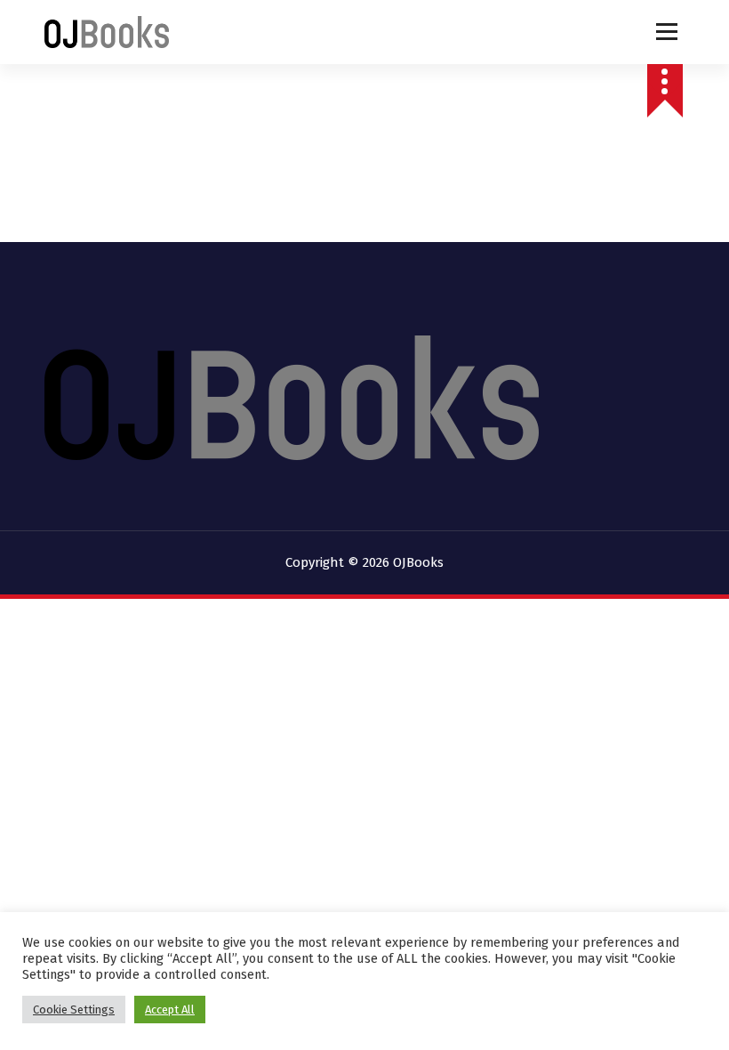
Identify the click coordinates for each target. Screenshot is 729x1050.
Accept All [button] (170, 1009)
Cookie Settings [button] (74, 1009)
